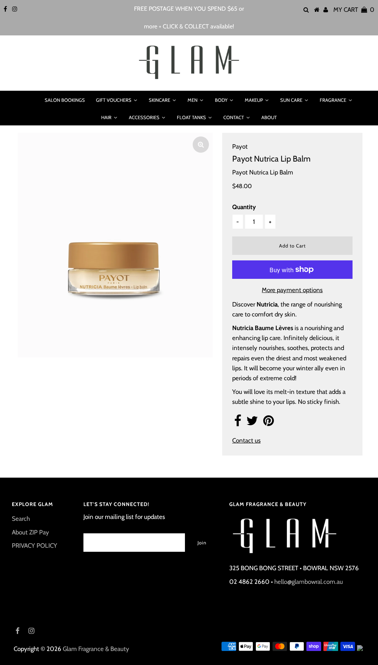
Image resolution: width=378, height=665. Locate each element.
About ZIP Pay (30, 532)
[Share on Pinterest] (268, 423)
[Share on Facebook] (237, 423)
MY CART (353, 9)
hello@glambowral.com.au (308, 581)
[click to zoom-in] (201, 144)
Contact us (246, 440)
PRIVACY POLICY (34, 545)
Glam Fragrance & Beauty (96, 648)
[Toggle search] (29, 100)
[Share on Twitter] (252, 423)
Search (21, 518)
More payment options (292, 290)
